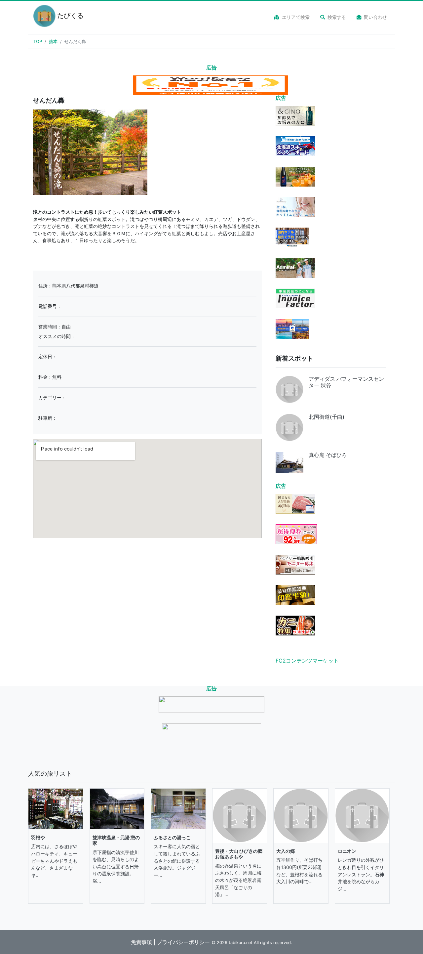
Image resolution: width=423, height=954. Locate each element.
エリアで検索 (296, 17)
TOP (37, 41)
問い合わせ (375, 17)
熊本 (53, 41)
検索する (336, 17)
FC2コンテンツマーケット (307, 660)
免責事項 (141, 942)
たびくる (66, 16)
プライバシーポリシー (183, 942)
